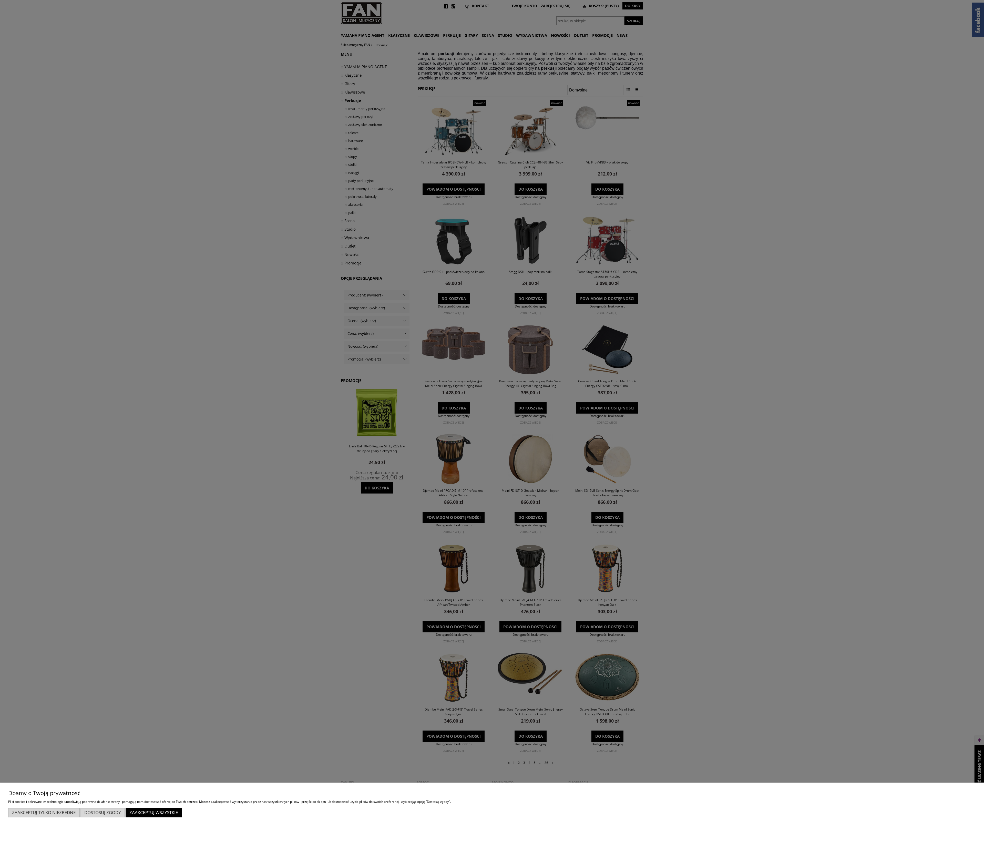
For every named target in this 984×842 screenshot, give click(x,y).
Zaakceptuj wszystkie (153, 812)
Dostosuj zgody (102, 812)
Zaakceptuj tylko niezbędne (44, 812)
